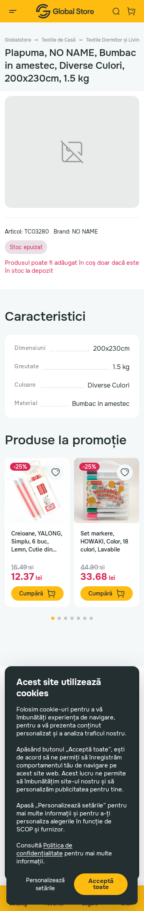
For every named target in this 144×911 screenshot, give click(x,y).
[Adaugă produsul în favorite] (56, 472)
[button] (52, 618)
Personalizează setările (45, 884)
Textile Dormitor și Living (114, 40)
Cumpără (31, 593)
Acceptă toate (101, 884)
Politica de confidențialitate (44, 849)
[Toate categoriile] (13, 11)
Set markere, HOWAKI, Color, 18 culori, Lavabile (104, 541)
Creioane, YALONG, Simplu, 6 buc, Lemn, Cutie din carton (36, 541)
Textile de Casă (59, 40)
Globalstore (18, 40)
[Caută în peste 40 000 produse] (116, 11)
